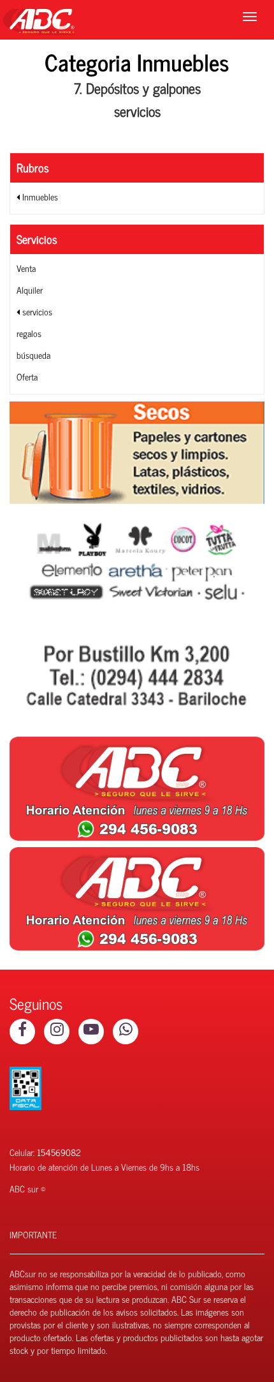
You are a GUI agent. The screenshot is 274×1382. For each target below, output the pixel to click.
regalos (29, 333)
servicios (36, 311)
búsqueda (33, 354)
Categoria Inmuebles (137, 61)
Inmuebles (39, 196)
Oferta (27, 376)
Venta (26, 267)
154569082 (59, 1152)
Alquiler (30, 289)
